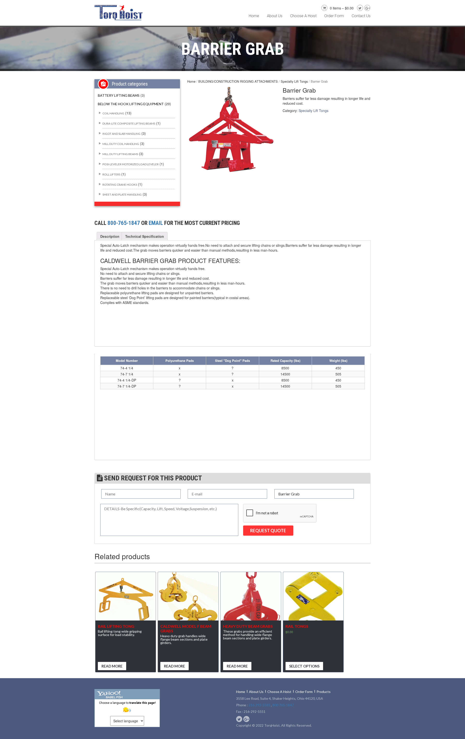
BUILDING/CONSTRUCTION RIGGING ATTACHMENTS (238, 81)
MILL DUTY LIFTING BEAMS (120, 154)
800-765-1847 (124, 223)
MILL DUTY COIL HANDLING (120, 144)
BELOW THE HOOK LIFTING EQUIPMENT (131, 104)
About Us (274, 16)
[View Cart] (323, 7)
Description (109, 236)
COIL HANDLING (113, 113)
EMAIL (156, 223)
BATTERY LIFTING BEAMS (119, 95)
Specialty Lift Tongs (294, 81)
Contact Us (361, 16)
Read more (112, 666)
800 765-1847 (283, 705)
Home (254, 16)
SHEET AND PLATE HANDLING (122, 194)
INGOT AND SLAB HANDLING (121, 133)
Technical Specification (144, 236)
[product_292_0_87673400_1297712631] (231, 130)
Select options (304, 666)
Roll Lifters (111, 174)
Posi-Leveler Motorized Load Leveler (130, 164)
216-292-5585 (259, 705)
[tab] (110, 236)
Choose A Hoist (303, 16)
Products (324, 692)
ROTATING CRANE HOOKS (119, 184)
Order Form (334, 16)
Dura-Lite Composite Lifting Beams (128, 123)
